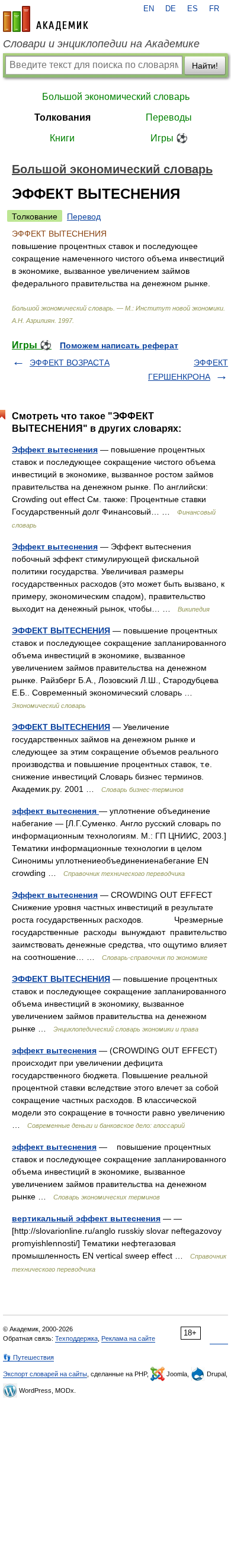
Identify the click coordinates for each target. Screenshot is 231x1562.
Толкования (62, 117)
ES (192, 9)
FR (214, 9)
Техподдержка (76, 1338)
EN (148, 9)
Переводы (169, 117)
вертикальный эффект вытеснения (86, 1218)
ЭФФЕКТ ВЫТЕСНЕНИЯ (61, 630)
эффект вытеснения (55, 811)
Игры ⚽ (169, 138)
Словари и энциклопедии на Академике (101, 44)
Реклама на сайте (128, 1338)
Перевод (84, 216)
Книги (62, 138)
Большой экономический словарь (116, 97)
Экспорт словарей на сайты (45, 1373)
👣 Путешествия (28, 1357)
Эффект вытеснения (55, 449)
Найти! (205, 65)
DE (170, 9)
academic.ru (45, 19)
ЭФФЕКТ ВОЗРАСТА (70, 362)
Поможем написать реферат (119, 345)
